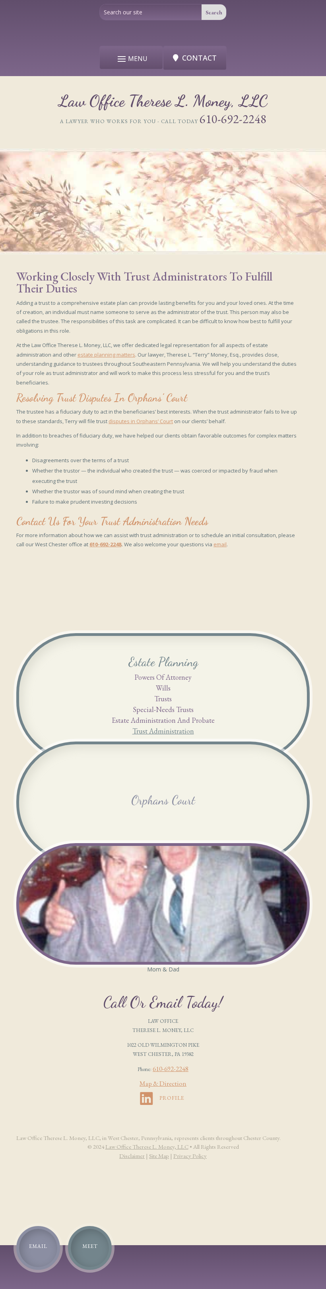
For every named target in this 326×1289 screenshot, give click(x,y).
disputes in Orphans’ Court (141, 421)
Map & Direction (163, 1083)
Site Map (159, 1156)
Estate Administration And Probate (163, 720)
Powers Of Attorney (163, 677)
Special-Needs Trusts (163, 709)
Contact (199, 58)
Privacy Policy (190, 1156)
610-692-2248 (233, 119)
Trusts (163, 698)
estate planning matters (106, 354)
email (220, 544)
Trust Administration (163, 731)
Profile (171, 1097)
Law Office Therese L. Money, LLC (146, 1146)
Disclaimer (132, 1156)
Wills (163, 688)
